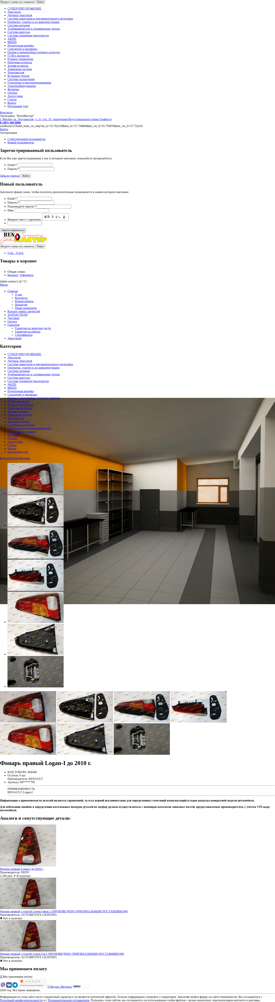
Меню (4, 284)
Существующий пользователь (26, 139)
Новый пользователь (20, 142)
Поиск (40, 2)
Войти (4, 129)
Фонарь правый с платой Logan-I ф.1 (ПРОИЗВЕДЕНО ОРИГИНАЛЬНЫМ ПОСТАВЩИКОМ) (62, 953)
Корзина (12, 275)
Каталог (5, 458)
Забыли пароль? (10, 175)
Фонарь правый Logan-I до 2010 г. (21, 869)
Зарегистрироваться (13, 230)
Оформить (26, 275)
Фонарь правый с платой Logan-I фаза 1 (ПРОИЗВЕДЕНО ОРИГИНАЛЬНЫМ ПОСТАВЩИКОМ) (64, 911)
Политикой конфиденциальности (21, 1000)
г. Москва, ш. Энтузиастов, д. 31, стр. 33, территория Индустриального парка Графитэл (56, 119)
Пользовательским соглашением (68, 1000)
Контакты (6, 112)
